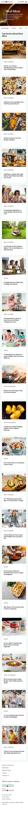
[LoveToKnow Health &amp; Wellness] (8, 785)
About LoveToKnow (8, 765)
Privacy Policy (5, 797)
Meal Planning (4, 28)
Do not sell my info (7, 795)
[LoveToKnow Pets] (8, 789)
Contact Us (5, 775)
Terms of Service (6, 799)
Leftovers (13, 28)
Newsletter (5, 768)
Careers (4, 773)
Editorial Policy (6, 770)
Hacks (20, 28)
